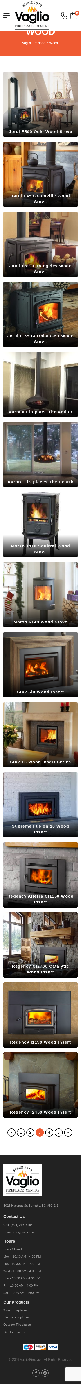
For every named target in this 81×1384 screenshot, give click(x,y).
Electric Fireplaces (16, 1317)
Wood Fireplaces (15, 1310)
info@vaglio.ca (23, 1232)
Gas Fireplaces (14, 1332)
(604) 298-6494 (22, 1225)
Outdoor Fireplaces (17, 1324)
